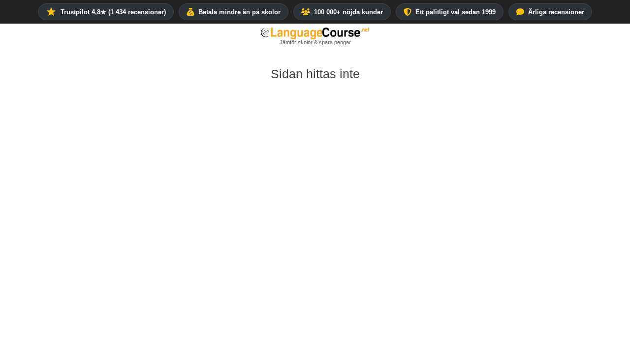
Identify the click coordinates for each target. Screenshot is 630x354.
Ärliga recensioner (556, 12)
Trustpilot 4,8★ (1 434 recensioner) (113, 12)
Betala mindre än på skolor (239, 12)
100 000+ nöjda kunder (348, 12)
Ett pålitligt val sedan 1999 (455, 12)
